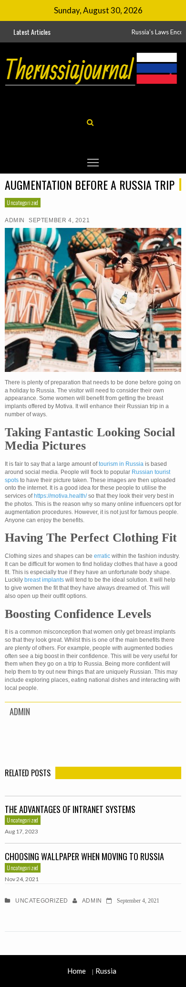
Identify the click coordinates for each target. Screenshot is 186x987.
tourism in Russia (121, 464)
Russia (105, 970)
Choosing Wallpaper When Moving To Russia (84, 856)
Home (76, 970)
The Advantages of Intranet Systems (70, 809)
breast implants (44, 579)
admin (15, 220)
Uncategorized (23, 202)
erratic (102, 556)
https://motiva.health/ (60, 496)
